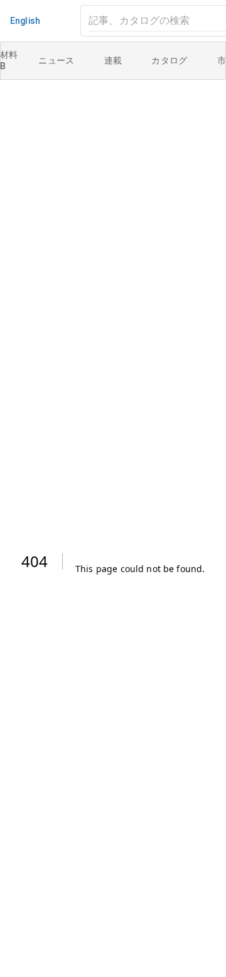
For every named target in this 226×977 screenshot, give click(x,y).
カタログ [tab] (169, 60)
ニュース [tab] (56, 60)
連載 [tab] (113, 60)
